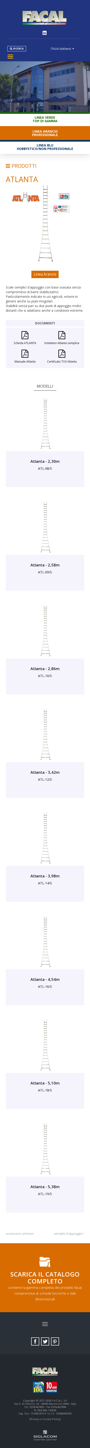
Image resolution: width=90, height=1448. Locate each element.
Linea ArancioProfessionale (45, 133)
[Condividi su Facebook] (35, 1341)
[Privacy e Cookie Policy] (45, 1419)
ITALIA (61, 48)
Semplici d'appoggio (68, 1233)
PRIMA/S (28, 1233)
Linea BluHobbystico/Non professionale (45, 147)
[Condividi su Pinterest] (55, 1341)
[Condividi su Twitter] (45, 1341)
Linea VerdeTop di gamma (45, 119)
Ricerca (18, 48)
